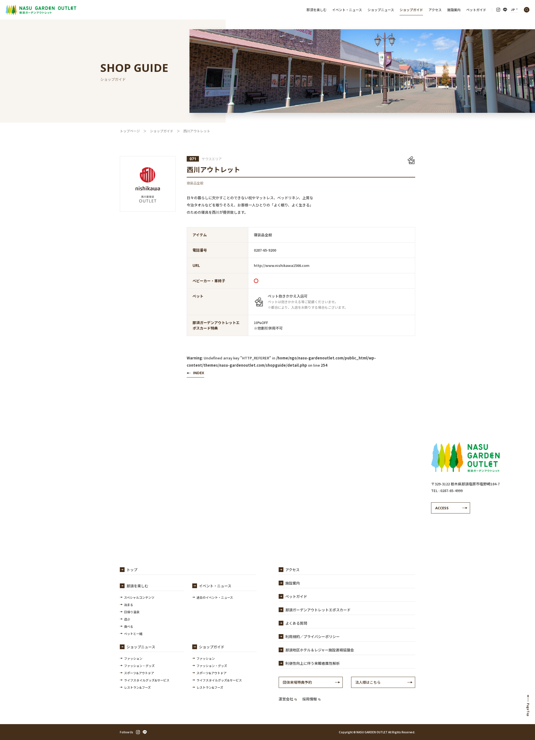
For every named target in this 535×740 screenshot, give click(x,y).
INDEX (198, 372)
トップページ (130, 130)
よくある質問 (296, 623)
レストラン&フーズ (137, 687)
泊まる (128, 604)
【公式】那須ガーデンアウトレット (41, 10)
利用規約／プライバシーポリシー (312, 636)
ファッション (133, 658)
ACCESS (442, 507)
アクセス (435, 9)
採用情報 (309, 699)
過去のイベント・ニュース (214, 597)
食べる (128, 626)
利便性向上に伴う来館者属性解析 (312, 663)
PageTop (528, 709)
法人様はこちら (368, 682)
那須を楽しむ (317, 9)
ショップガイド (411, 9)
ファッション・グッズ (139, 665)
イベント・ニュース (347, 9)
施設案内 (454, 9)
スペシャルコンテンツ (139, 597)
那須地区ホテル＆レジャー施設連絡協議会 (319, 650)
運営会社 (286, 699)
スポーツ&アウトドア (139, 673)
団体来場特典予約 (297, 682)
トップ (132, 569)
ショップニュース (381, 9)
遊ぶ (127, 619)
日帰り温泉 (131, 612)
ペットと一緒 (133, 633)
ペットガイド (476, 9)
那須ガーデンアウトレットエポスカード (318, 609)
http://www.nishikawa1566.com (282, 265)
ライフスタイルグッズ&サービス (146, 680)
